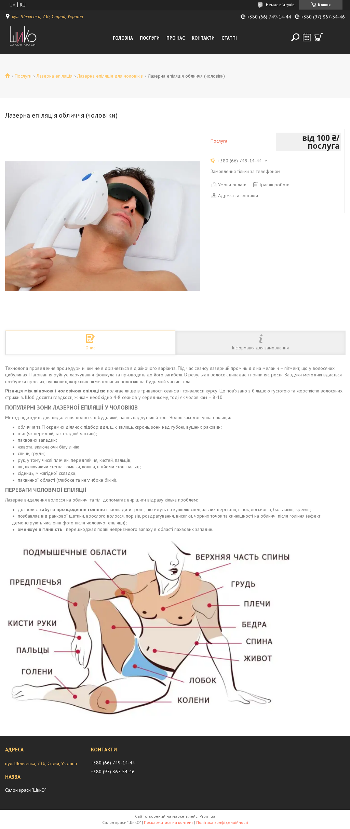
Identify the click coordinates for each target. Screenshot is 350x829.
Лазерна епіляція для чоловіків (110, 76)
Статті (229, 38)
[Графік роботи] (307, 37)
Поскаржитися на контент (168, 822)
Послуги (150, 38)
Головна (123, 38)
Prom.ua (207, 816)
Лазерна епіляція (54, 76)
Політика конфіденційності (222, 822)
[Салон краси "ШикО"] (21, 38)
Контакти (203, 38)
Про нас (175, 38)
